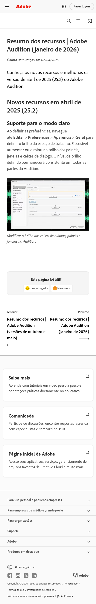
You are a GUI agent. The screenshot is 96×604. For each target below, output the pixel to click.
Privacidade (71, 583)
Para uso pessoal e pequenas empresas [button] (34, 500)
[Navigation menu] (7, 6)
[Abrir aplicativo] (90, 21)
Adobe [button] (12, 541)
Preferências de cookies (40, 589)
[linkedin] (34, 575)
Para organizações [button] (20, 521)
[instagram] (18, 575)
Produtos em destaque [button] (23, 552)
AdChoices (67, 596)
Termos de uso (15, 589)
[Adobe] (23, 6)
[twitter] (26, 575)
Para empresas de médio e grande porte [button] (35, 510)
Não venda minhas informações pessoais (30, 596)
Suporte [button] (13, 531)
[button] (64, 6)
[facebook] (9, 575)
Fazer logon (82, 6)
